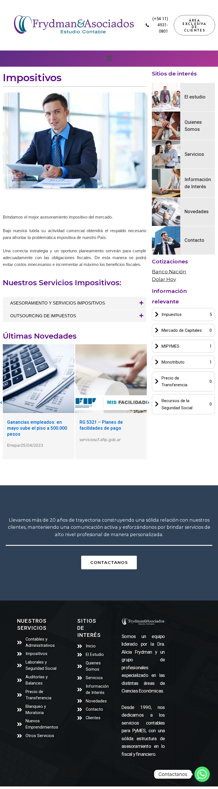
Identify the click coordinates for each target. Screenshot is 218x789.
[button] (109, 58)
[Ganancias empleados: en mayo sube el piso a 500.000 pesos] (38, 378)
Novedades (197, 211)
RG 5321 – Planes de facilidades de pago (101, 425)
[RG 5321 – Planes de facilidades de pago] (111, 378)
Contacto (194, 240)
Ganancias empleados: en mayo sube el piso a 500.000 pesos (37, 428)
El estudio (195, 97)
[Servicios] (166, 154)
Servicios (194, 154)
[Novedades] (166, 212)
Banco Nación (169, 271)
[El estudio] (166, 97)
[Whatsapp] (202, 774)
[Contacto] (166, 240)
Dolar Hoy (164, 279)
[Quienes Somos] (166, 126)
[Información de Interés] (166, 183)
